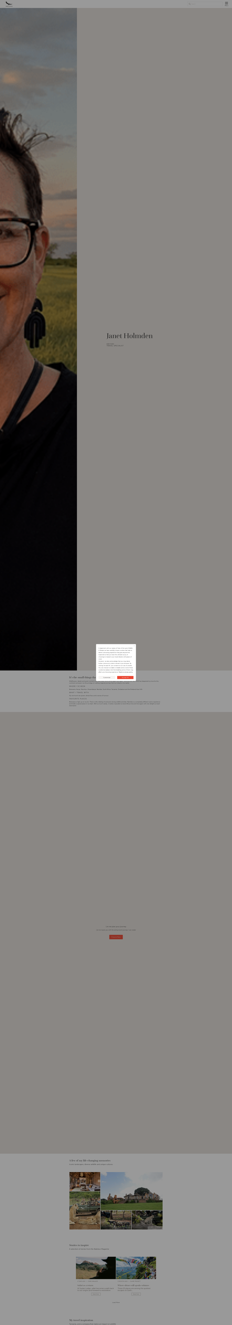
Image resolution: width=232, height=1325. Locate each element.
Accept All (125, 677)
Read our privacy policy (126, 672)
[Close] (134, 645)
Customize (106, 677)
